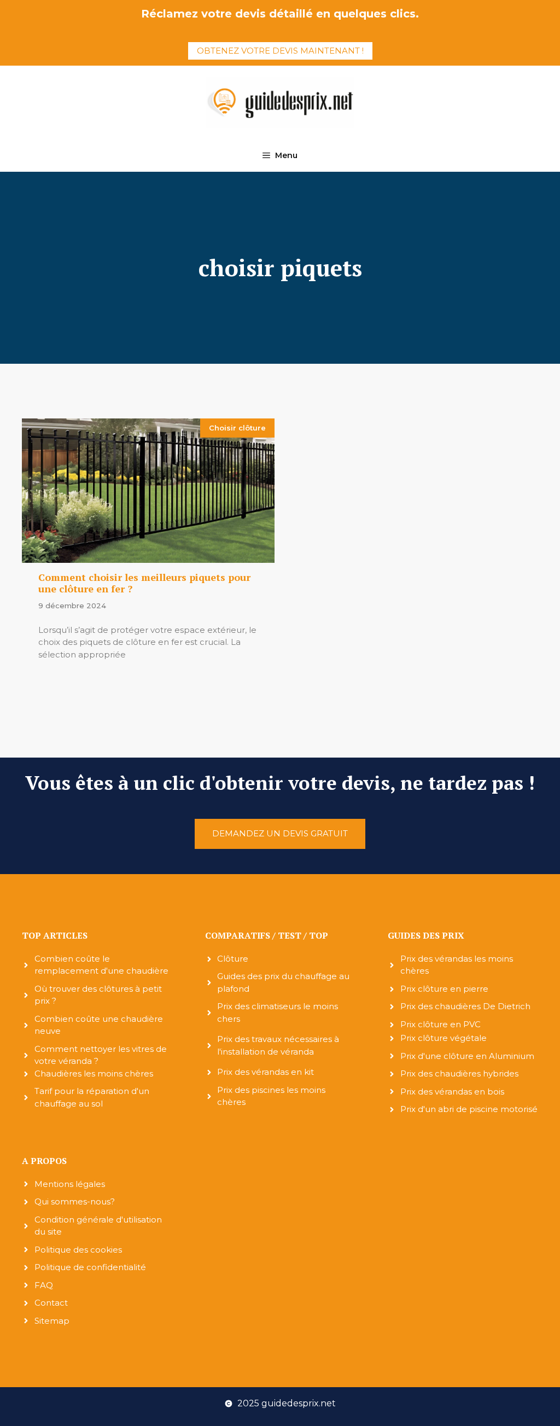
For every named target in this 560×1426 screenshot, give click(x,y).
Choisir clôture (237, 427)
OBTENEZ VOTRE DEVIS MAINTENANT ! (280, 50)
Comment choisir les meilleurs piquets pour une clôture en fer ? (144, 583)
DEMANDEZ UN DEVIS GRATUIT (280, 833)
